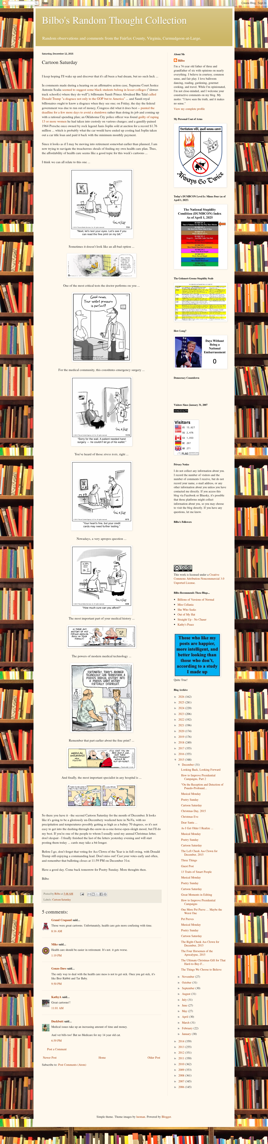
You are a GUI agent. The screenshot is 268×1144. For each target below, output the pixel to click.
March (186, 1022)
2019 (181, 737)
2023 (181, 714)
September (188, 988)
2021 (181, 725)
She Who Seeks (187, 610)
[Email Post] (82, 893)
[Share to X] (97, 894)
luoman (140, 1117)
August (186, 994)
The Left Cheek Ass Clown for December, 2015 (199, 852)
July (185, 1000)
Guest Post (187, 866)
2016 (181, 754)
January (187, 1034)
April (185, 1017)
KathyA (56, 997)
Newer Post (50, 1057)
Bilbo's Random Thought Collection (114, 19)
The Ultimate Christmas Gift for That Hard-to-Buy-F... (203, 962)
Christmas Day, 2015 (193, 811)
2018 (181, 742)
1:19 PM (56, 955)
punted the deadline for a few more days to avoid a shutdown (98, 110)
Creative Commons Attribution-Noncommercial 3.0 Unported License (199, 579)
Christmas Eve (189, 817)
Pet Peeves (187, 919)
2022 (181, 719)
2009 (181, 1070)
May (185, 1011)
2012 (181, 1052)
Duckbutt (57, 1021)
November (188, 977)
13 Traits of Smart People (196, 872)
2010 (181, 1064)
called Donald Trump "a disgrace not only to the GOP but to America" (99, 96)
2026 (181, 697)
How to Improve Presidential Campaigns (198, 902)
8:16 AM (56, 931)
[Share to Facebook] (101, 894)
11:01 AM (57, 1008)
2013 (181, 1047)
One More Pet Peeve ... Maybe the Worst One (201, 911)
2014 (181, 1041)
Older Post (154, 1057)
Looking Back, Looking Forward (200, 770)
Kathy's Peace (186, 624)
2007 (181, 1081)
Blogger (166, 1117)
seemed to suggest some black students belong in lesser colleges (104, 89)
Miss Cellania (185, 604)
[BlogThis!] (93, 894)
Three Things (189, 860)
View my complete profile (189, 109)
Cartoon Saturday (61, 899)
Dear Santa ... (189, 822)
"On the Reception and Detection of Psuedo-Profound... (202, 786)
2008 (181, 1075)
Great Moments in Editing (196, 895)
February (187, 1028)
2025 (181, 702)
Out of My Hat (186, 614)
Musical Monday (191, 794)
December (188, 765)
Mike (54, 944)
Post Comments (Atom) (72, 1065)
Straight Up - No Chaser (192, 619)
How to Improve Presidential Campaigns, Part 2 (198, 777)
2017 (181, 748)
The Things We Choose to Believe (201, 969)
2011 (181, 1058)
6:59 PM (56, 1040)
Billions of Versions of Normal (196, 599)
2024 (181, 708)
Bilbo (181, 61)
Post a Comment (57, 1049)
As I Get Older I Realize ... (197, 828)
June (185, 1005)
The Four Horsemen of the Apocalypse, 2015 (197, 953)
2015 (181, 759)
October (187, 982)
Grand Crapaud (61, 920)
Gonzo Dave (58, 968)
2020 (181, 731)
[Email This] (89, 894)
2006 (181, 1087)
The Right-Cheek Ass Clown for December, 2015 (200, 943)
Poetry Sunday (189, 800)
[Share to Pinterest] (105, 894)
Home (102, 1057)
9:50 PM (56, 984)
